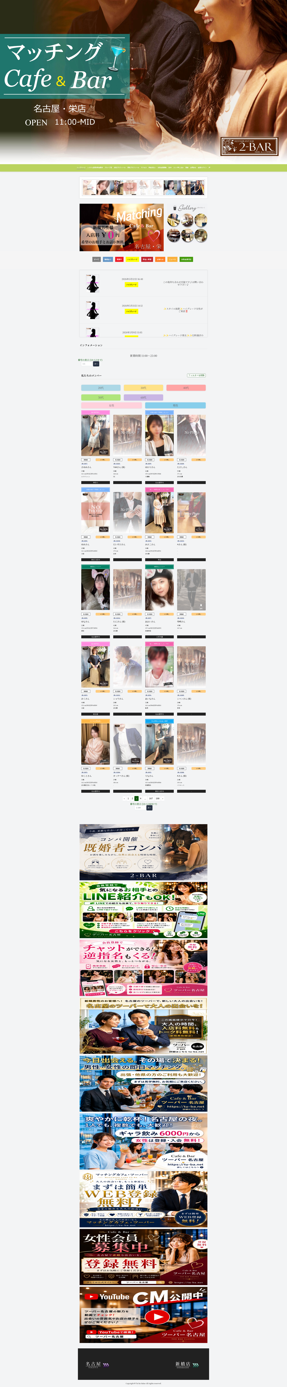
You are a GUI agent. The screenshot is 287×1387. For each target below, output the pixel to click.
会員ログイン (202, 167)
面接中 (119, 259)
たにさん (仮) (119, 621)
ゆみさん (85, 544)
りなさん (149, 776)
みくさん (85, 699)
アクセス (144, 167)
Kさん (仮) (181, 776)
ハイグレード (132, 259)
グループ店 (108, 167)
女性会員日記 (186, 259)
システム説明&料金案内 (95, 167)
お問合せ (193, 167)
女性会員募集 (162, 167)
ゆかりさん (150, 467)
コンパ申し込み (178, 167)
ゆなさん (85, 621)
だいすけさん (119, 544)
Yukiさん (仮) (119, 467)
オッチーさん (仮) (121, 776)
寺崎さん (181, 621)
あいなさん (150, 699)
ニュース (172, 259)
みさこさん (150, 544)
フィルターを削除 (196, 375)
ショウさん (118, 699)
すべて (96, 259)
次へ (96, 364)
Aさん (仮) (181, 544)
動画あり (108, 259)
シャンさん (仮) (184, 699)
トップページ (81, 167)
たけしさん (182, 467)
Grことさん (86, 776)
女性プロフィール (120, 167)
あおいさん (150, 621)
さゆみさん (86, 467)
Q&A (170, 167)
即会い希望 (147, 259)
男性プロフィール (133, 167)
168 (157, 798)
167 (151, 798)
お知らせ (160, 259)
